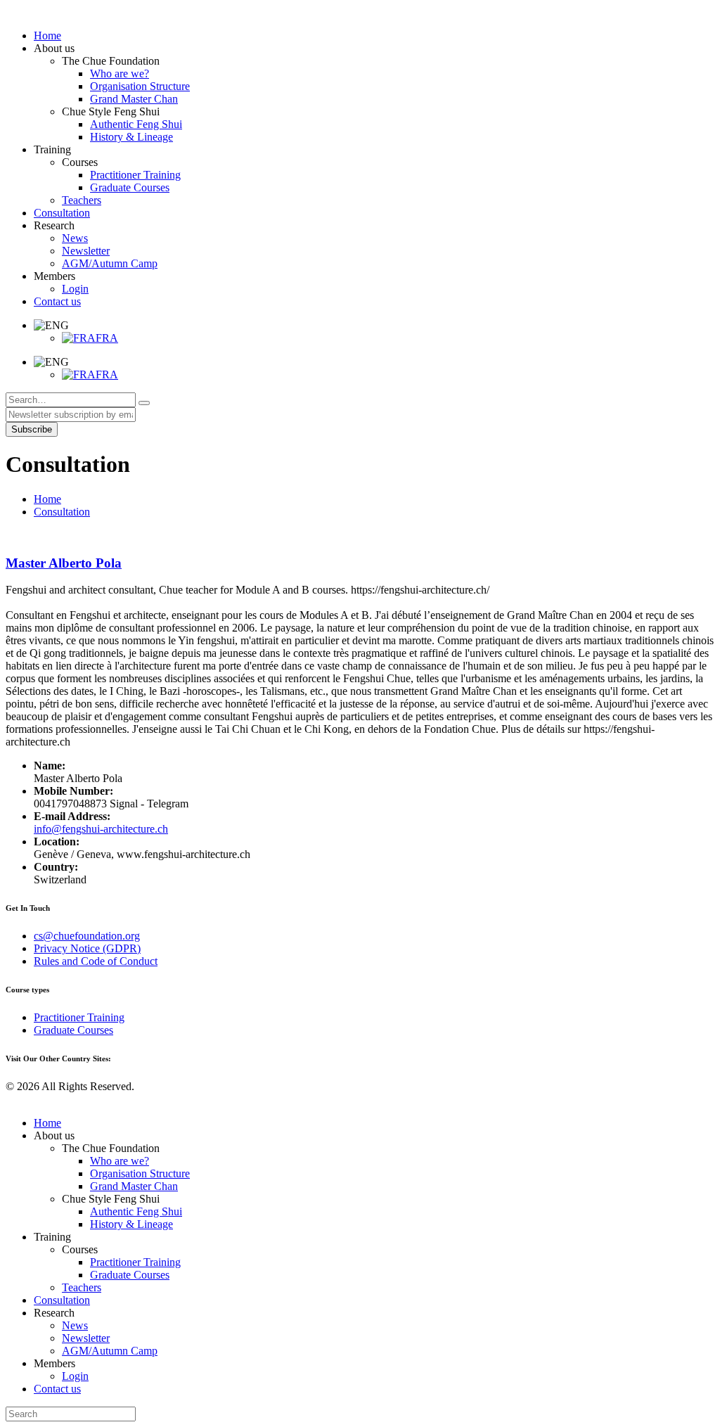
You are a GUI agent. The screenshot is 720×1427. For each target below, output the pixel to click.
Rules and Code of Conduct (96, 961)
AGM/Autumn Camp (110, 1351)
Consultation (62, 512)
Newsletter (86, 1338)
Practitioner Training (79, 1017)
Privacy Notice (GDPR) (87, 948)
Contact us (57, 1389)
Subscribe (31, 429)
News (75, 1325)
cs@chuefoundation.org (87, 936)
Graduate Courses (73, 1030)
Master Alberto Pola (64, 563)
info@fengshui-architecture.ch (101, 829)
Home (47, 499)
